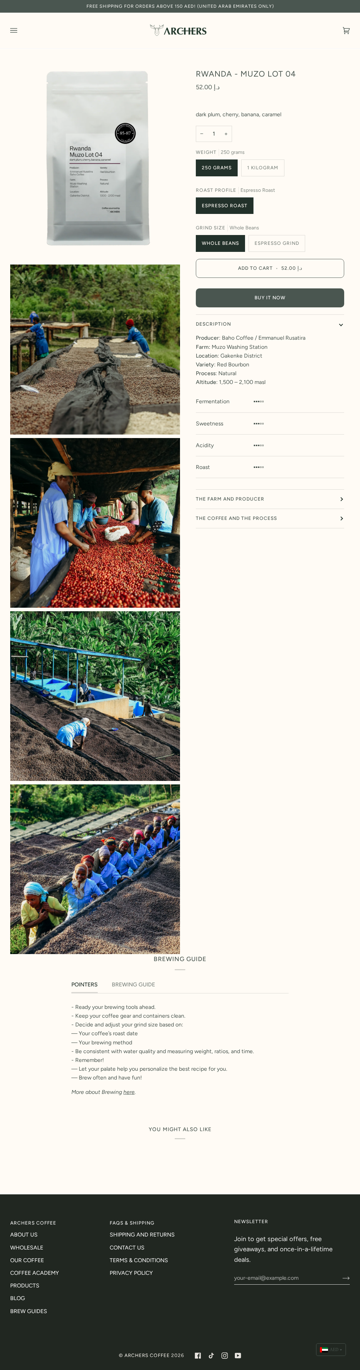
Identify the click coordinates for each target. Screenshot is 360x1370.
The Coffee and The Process (236, 518)
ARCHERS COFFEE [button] (33, 1223)
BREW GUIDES (28, 1311)
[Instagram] (224, 1355)
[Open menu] (20, 30)
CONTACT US (127, 1247)
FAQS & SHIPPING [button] (132, 1223)
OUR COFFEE (27, 1260)
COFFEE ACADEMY (34, 1273)
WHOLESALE (26, 1247)
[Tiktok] (211, 1355)
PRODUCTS (24, 1285)
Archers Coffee (147, 1355)
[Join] (340, 1278)
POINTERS (84, 984)
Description (213, 324)
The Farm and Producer (230, 499)
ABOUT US (24, 1234)
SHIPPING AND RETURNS (142, 1234)
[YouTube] (238, 1355)
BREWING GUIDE (133, 984)
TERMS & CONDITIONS (139, 1260)
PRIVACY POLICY (131, 1273)
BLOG (17, 1298)
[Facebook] (198, 1355)
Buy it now (270, 297)
